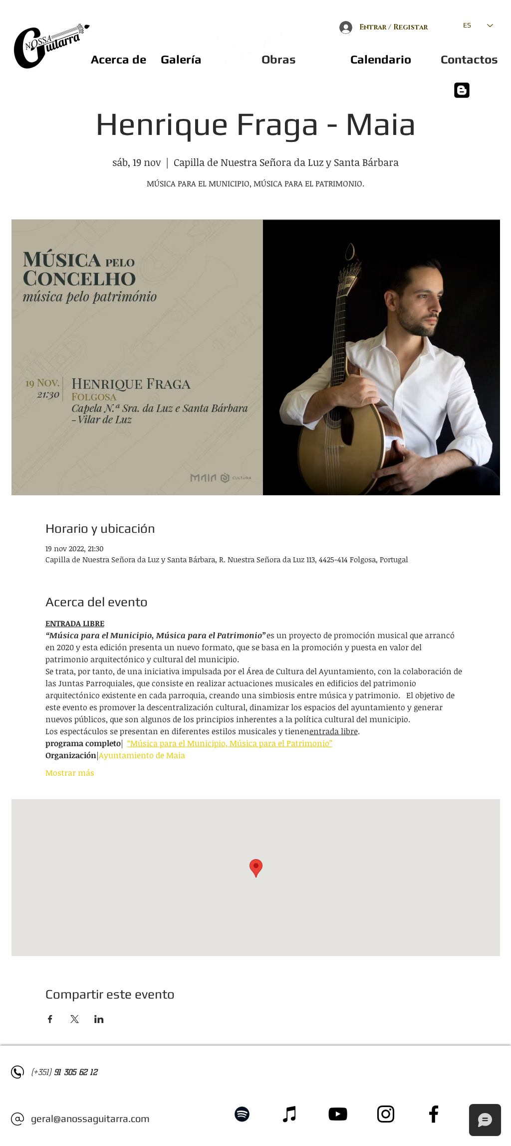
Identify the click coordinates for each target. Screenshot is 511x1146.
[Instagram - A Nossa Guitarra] (385, 1114)
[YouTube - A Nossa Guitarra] (337, 1114)
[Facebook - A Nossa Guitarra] (433, 1114)
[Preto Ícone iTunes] (289, 1114)
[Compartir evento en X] (74, 1019)
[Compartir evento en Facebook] (50, 1019)
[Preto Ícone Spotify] (242, 1114)
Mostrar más (69, 772)
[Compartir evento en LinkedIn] (99, 1019)
